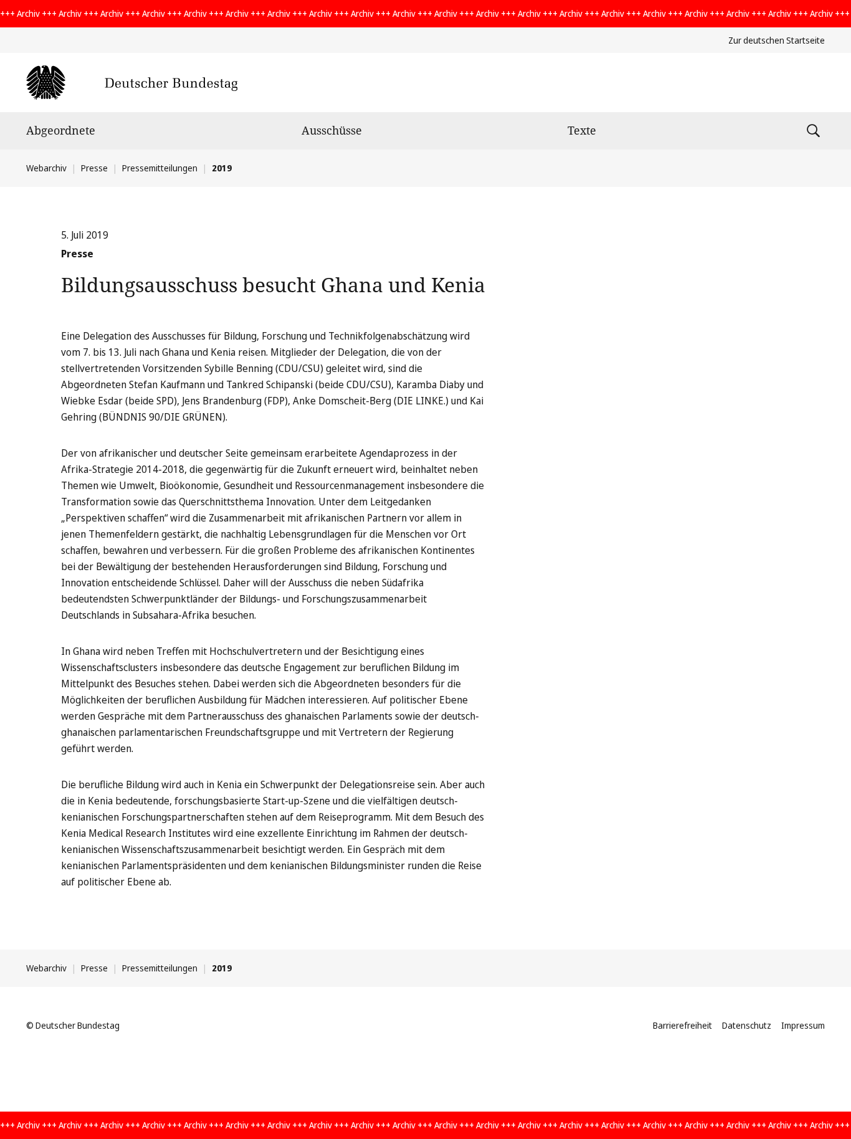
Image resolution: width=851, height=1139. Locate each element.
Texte (582, 130)
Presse (94, 168)
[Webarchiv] (131, 82)
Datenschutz (746, 1025)
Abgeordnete (60, 130)
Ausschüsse (332, 130)
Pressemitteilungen (159, 168)
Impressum (803, 1025)
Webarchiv (46, 168)
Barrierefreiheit (682, 1025)
